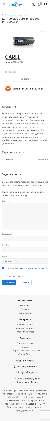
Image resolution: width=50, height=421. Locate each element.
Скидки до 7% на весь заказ (28, 88)
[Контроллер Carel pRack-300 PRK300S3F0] (25, 43)
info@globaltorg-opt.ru (27, 372)
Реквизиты (25, 305)
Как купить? (25, 319)
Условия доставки (25, 328)
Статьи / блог (25, 354)
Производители (25, 343)
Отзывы (25, 309)
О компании (25, 300)
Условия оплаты (25, 324)
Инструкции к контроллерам (25, 350)
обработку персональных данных (32, 268)
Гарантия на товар (25, 331)
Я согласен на (26, 268)
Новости (25, 346)
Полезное (25, 338)
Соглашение (25, 312)
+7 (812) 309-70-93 (27, 366)
